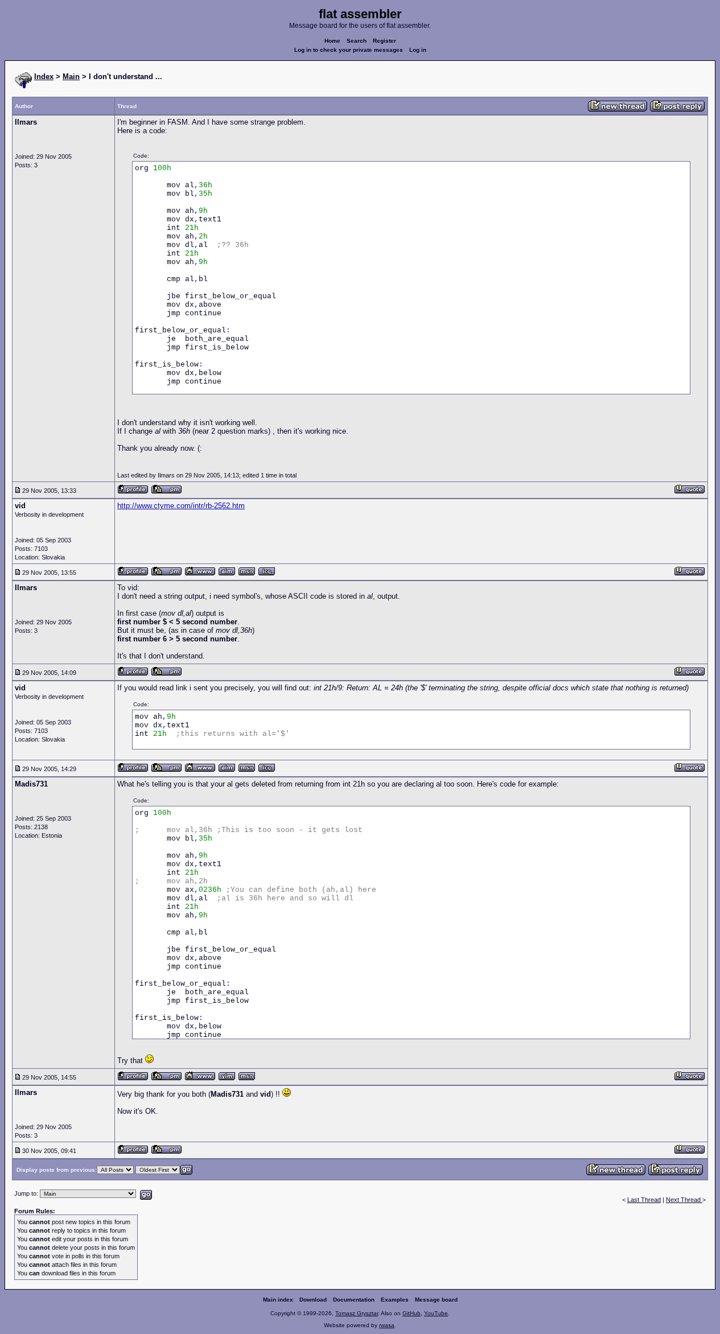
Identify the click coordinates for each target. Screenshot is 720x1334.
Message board (436, 1299)
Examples (395, 1299)
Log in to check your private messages (348, 50)
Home (332, 41)
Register (384, 41)
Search (357, 41)
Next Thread (684, 1199)
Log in (417, 50)
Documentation (354, 1299)
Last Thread (644, 1199)
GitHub (411, 1313)
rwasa (386, 1325)
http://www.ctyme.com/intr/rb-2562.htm (181, 505)
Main (71, 76)
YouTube (436, 1313)
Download (313, 1299)
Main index (278, 1299)
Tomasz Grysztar (356, 1313)
